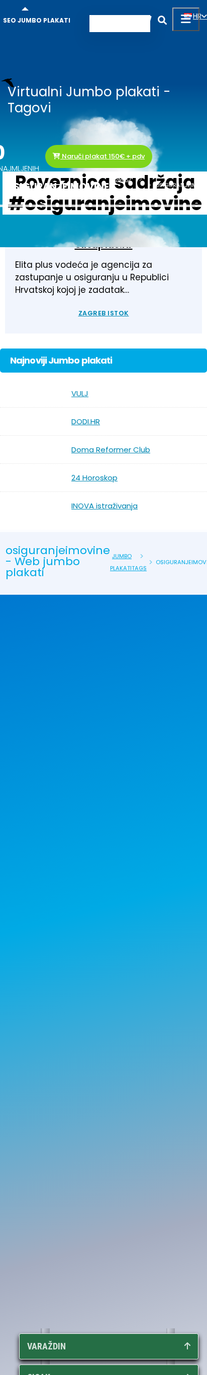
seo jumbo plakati (36, 20)
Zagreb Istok (103, 313)
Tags (138, 191)
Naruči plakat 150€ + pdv (102, 156)
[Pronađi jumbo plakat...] (162, 22)
